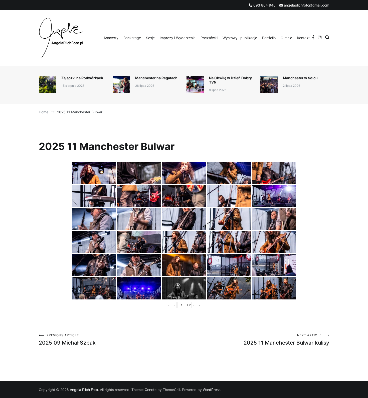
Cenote (150, 389)
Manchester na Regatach (156, 78)
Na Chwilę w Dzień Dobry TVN (230, 80)
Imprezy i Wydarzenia (178, 38)
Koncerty (111, 38)
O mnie (286, 38)
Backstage (132, 38)
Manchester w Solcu (300, 78)
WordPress (211, 389)
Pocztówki (209, 38)
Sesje (150, 38)
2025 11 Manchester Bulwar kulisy (286, 339)
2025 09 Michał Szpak (67, 339)
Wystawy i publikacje (240, 38)
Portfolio (269, 38)
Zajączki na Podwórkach (82, 78)
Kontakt (303, 38)
